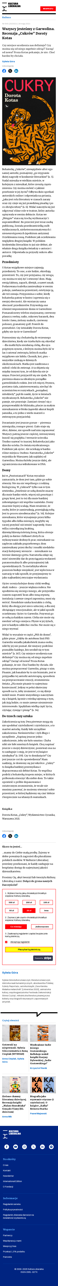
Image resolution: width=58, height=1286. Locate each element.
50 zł (11, 910)
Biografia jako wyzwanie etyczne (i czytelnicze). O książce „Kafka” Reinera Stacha (42, 1102)
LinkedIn (16, 71)
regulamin (25, 942)
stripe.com (43, 958)
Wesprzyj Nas (9, 1246)
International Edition (12, 1181)
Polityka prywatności (13, 1209)
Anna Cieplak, (9, 1059)
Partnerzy (7, 1235)
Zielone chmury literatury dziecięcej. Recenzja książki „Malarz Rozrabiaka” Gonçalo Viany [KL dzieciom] (14, 1104)
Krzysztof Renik (38, 1068)
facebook (6, 1146)
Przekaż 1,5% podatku (14, 1251)
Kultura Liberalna (11, 7)
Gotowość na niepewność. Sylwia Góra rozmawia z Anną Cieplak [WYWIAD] (15, 1049)
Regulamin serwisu (12, 1204)
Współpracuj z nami (12, 1241)
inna (46, 910)
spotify (51, 1146)
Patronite (7, 1257)
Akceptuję (20, 942)
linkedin (42, 1146)
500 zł (12, 902)
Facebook (4, 71)
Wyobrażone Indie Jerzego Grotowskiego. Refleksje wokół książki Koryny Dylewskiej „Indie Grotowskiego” (40, 1054)
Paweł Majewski (38, 1113)
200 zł (29, 902)
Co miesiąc (16, 927)
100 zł (46, 902)
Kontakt (7, 1170)
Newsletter (8, 1176)
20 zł (29, 910)
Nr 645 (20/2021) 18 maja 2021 (16, 24)
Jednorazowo (42, 927)
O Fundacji (8, 1187)
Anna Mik (7, 1117)
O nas (5, 1165)
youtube (15, 1146)
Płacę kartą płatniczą (29, 949)
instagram (24, 1146)
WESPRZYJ (48, 9)
